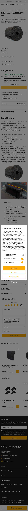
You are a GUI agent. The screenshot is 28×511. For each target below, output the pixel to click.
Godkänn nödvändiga (14, 276)
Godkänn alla (14, 268)
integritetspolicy (6, 239)
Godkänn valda (14, 272)
